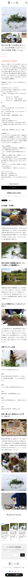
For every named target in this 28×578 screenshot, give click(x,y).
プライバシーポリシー (8, 567)
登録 (22, 555)
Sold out (14, 187)
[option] (14, 19)
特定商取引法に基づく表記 (19, 567)
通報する (10, 200)
